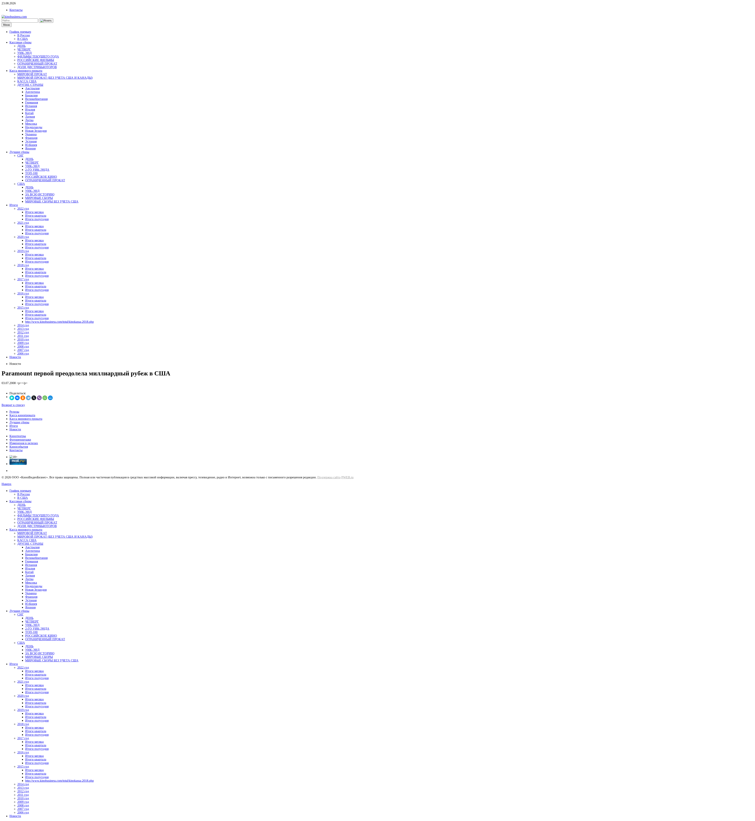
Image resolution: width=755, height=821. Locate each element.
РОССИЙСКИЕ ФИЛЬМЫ (35, 60)
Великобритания (36, 99)
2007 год (23, 350)
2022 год (23, 208)
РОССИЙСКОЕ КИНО (41, 176)
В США (22, 38)
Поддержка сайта (329, 477)
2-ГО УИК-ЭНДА (37, 169)
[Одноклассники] (22, 397)
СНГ (20, 155)
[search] (46, 20)
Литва (29, 120)
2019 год (23, 251)
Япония (30, 148)
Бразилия (31, 95)
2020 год (23, 237)
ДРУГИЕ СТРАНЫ (30, 84)
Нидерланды (33, 127)
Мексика (31, 123)
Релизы (14, 411)
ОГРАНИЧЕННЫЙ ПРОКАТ (37, 63)
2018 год (23, 265)
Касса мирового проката (25, 70)
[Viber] (39, 397)
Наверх (6, 484)
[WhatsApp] (44, 397)
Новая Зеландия (36, 130)
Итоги (13, 205)
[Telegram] (28, 397)
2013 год (23, 328)
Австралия (32, 88)
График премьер (20, 31)
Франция (31, 137)
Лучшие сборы (19, 152)
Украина (31, 134)
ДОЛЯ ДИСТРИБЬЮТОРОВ (37, 67)
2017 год (23, 279)
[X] (33, 397)
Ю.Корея (31, 145)
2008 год (23, 346)
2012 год (23, 332)
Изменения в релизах (23, 443)
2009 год (23, 343)
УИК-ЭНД (24, 53)
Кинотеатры (17, 436)
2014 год (23, 325)
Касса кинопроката (22, 415)
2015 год (23, 307)
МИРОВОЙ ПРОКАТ (32, 74)
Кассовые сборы (20, 42)
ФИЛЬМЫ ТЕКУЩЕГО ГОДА (38, 56)
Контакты (16, 10)
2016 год (23, 293)
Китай (29, 113)
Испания (31, 106)
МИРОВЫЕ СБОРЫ (39, 198)
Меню (6, 24)
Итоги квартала (35, 215)
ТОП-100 (31, 173)
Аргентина (32, 92)
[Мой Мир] (50, 397)
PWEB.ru (347, 477)
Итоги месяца (34, 212)
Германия (31, 102)
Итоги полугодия (37, 219)
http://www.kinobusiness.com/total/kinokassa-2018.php (59, 321)
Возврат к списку (13, 405)
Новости (15, 357)
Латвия (30, 116)
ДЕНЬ (21, 46)
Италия (30, 109)
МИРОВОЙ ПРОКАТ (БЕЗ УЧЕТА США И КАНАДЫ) (55, 77)
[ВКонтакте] (17, 397)
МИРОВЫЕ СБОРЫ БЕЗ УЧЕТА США (51, 201)
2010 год (23, 339)
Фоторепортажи (20, 439)
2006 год (23, 353)
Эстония (31, 141)
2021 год (23, 222)
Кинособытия (18, 446)
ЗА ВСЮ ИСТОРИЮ (39, 194)
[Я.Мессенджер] (11, 397)
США (21, 183)
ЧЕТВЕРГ (24, 49)
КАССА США (27, 81)
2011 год (23, 336)
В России (23, 35)
